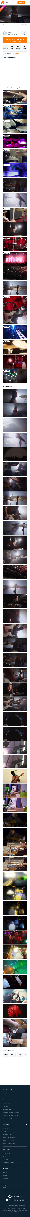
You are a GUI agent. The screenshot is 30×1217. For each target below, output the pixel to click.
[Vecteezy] (2, 2)
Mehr (4, 1189)
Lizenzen (5, 1129)
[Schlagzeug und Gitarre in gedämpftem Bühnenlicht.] (15, 951)
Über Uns (5, 1161)
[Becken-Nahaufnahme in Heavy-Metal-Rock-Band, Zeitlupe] (15, 199)
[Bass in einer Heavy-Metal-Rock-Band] (15, 615)
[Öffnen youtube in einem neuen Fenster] (22, 1201)
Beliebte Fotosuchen (8, 1142)
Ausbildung (6, 1105)
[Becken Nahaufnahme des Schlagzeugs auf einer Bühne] (15, 140)
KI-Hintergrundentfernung (10, 1116)
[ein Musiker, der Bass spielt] (15, 775)
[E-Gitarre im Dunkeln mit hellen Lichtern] (15, 878)
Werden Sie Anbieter (8, 1164)
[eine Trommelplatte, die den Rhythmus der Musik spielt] (15, 346)
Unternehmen (6, 1102)
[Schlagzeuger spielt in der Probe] (15, 126)
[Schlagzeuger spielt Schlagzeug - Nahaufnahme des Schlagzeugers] (15, 243)
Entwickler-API (7, 1108)
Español (5, 1177)
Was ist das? (17, 53)
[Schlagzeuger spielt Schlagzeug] (15, 155)
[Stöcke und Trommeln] (15, 96)
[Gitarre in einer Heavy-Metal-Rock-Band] (15, 317)
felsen (6, 1054)
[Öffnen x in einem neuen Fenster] (19, 1201)
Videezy (5, 1099)
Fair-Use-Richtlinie (21, 1213)
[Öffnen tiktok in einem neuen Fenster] (17, 1201)
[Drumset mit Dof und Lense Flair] (15, 361)
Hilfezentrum (6, 1155)
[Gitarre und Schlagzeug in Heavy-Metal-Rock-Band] (15, 483)
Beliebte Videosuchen (9, 1145)
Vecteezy (5, 1096)
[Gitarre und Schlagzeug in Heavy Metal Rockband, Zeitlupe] (15, 468)
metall (20, 1054)
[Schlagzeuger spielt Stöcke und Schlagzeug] (15, 214)
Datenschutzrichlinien (10, 1213)
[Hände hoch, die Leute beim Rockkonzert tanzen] (15, 375)
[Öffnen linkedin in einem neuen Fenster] (11, 1201)
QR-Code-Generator (8, 1119)
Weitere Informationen (10, 57)
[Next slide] (23, 1054)
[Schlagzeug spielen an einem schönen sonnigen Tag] (15, 849)
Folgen (24, 34)
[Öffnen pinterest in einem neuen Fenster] (14, 1201)
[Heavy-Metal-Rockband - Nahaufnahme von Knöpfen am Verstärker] (15, 273)
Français (5, 1186)
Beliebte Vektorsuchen (9, 1138)
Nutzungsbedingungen (14, 1212)
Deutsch (5, 1183)
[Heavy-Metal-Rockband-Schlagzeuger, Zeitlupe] (15, 228)
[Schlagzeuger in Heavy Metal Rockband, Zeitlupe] (15, 395)
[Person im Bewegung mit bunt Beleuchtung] (15, 966)
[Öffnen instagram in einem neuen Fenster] (9, 1201)
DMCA (4, 1132)
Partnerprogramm (8, 1135)
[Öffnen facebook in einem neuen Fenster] (6, 1201)
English (5, 1174)
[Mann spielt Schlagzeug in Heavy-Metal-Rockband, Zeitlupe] (15, 184)
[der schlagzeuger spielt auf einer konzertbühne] (15, 111)
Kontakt (5, 1158)
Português (5, 1180)
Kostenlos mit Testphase (15, 40)
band (12, 1054)
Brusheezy (5, 1093)
